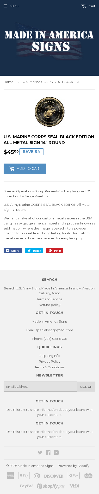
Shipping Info (49, 356)
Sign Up (86, 386)
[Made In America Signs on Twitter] (40, 453)
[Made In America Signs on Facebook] (48, 453)
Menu (14, 6)
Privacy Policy (49, 361)
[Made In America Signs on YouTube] (56, 453)
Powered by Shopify (73, 466)
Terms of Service (49, 299)
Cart (91, 6)
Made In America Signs (35, 466)
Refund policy (49, 305)
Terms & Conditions (49, 367)
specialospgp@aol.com (54, 330)
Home (8, 82)
